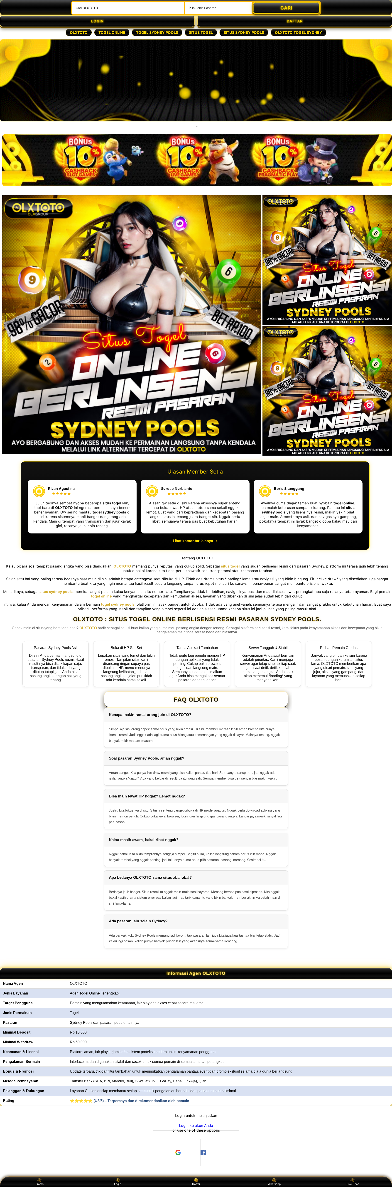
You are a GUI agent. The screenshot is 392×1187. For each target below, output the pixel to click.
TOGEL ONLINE (111, 32)
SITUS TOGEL (201, 32)
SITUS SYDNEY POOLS (244, 32)
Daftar (196, 1184)
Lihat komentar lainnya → (195, 540)
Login (117, 1184)
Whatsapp (274, 1184)
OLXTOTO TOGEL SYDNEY (298, 32)
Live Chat (352, 1184)
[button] (196, 1125)
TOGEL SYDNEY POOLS (157, 32)
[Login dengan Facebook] (208, 1152)
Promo (39, 1184)
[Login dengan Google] (183, 1152)
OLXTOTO (79, 32)
